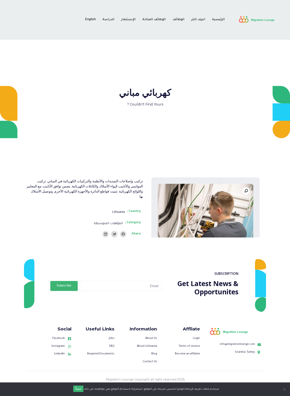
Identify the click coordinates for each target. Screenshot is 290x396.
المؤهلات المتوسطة (108, 223)
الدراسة (108, 19)
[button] (123, 234)
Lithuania (118, 212)
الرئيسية (218, 19)
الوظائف (178, 19)
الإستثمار (128, 19)
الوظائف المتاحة (154, 19)
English (90, 19)
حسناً (78, 388)
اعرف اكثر (198, 19)
